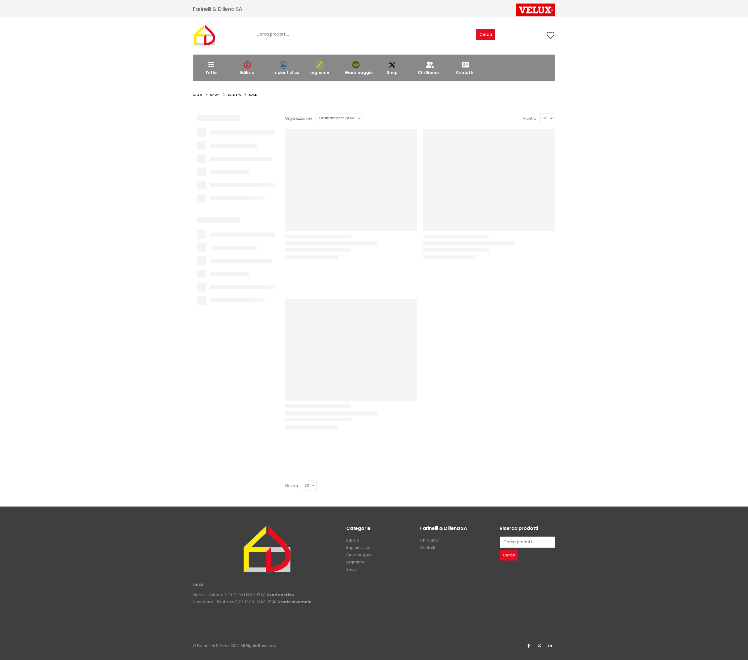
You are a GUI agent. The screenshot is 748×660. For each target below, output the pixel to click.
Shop (392, 72)
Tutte (210, 72)
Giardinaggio (359, 72)
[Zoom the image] (266, 528)
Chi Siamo (428, 72)
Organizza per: (299, 118)
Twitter (539, 645)
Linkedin (550, 645)
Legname (319, 72)
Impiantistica (285, 72)
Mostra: (530, 118)
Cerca (485, 34)
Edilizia (247, 72)
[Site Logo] (204, 36)
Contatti (464, 72)
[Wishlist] (550, 35)
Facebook (528, 645)
